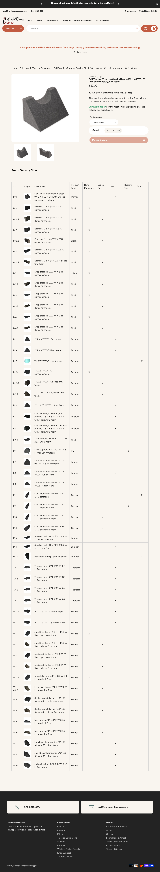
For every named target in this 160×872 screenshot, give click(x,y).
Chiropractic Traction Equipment (36, 68)
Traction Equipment (67, 838)
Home (14, 68)
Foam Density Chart (116, 838)
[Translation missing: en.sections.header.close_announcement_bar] (157, 4)
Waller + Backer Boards (68, 849)
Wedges (61, 841)
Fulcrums (62, 830)
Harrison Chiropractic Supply (25, 866)
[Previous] (41, 4)
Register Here (80, 52)
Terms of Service (114, 849)
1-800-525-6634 (37, 11)
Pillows (60, 834)
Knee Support (64, 853)
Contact (110, 834)
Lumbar (61, 845)
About (109, 830)
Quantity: (97, 130)
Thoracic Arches (65, 856)
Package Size (95, 117)
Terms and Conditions (117, 841)
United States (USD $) (148, 11)
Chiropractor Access (116, 826)
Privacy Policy (113, 845)
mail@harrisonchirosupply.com (15, 11)
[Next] (118, 4)
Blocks (60, 826)
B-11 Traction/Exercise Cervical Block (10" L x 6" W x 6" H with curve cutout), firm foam (95, 68)
